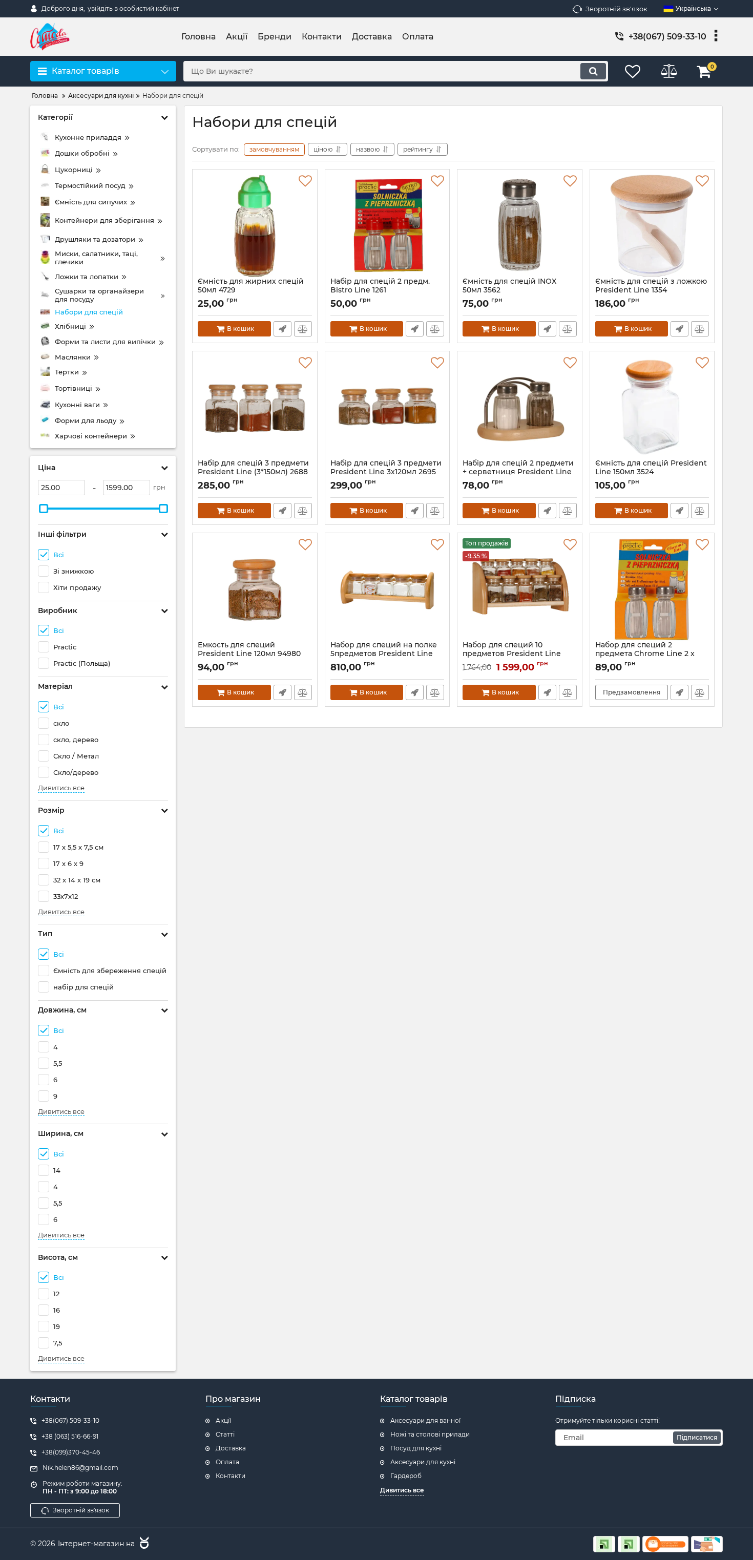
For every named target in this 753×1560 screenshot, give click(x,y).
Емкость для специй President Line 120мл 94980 (249, 654)
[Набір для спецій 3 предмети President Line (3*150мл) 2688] (255, 407)
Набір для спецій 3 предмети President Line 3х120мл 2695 (386, 472)
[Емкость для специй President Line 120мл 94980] (255, 589)
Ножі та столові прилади (430, 1434)
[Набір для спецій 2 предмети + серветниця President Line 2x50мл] (520, 407)
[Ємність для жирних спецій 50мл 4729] (255, 226)
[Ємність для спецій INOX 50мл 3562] (520, 226)
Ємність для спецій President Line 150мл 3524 (651, 472)
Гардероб (406, 1476)
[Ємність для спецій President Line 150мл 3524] (652, 407)
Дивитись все (61, 788)
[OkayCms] (143, 1544)
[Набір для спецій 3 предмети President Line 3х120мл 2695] (387, 407)
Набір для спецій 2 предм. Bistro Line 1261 (380, 290)
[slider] (43, 508)
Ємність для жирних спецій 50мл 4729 (251, 290)
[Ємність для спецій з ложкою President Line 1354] (652, 226)
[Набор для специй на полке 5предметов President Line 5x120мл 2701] (387, 589)
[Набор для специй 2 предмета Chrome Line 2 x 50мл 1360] (652, 589)
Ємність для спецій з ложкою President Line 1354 (651, 290)
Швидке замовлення (282, 328)
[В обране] (305, 181)
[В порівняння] (303, 328)
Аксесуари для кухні (422, 1462)
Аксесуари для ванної (425, 1420)
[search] (593, 71)
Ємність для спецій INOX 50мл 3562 (509, 290)
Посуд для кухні (416, 1448)
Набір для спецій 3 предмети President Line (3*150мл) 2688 (253, 472)
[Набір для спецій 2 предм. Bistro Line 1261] (387, 226)
